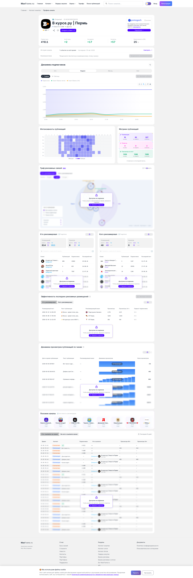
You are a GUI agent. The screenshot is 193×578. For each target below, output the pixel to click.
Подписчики (46, 80)
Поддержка (64, 562)
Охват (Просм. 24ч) (74, 80)
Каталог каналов (35, 10)
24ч (55, 71)
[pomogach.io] (135, 20)
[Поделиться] (53, 30)
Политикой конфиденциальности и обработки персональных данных (95, 574)
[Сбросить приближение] (150, 65)
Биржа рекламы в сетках (107, 560)
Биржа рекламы (103, 557)
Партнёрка (63, 560)
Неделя (82, 71)
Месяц (110, 71)
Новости (62, 551)
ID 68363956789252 (71, 19)
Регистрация (165, 3)
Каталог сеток (103, 548)
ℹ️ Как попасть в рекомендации (66, 413)
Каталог (48, 3)
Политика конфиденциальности (147, 546)
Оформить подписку (97, 204)
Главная (40, 3)
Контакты (63, 554)
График (46, 76)
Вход (155, 3)
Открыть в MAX (67, 30)
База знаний (64, 546)
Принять (136, 573)
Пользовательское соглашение (147, 548)
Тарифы (81, 3)
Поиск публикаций (93, 3)
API (99, 565)
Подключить (138, 30)
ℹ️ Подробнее (62, 234)
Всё (138, 71)
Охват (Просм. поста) (59, 80)
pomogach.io (137, 27)
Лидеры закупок (61, 3)
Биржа (72, 3)
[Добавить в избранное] (58, 30)
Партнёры (63, 557)
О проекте (63, 548)
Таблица (56, 76)
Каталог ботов (103, 551)
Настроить (147, 573)
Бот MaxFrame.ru (104, 562)
